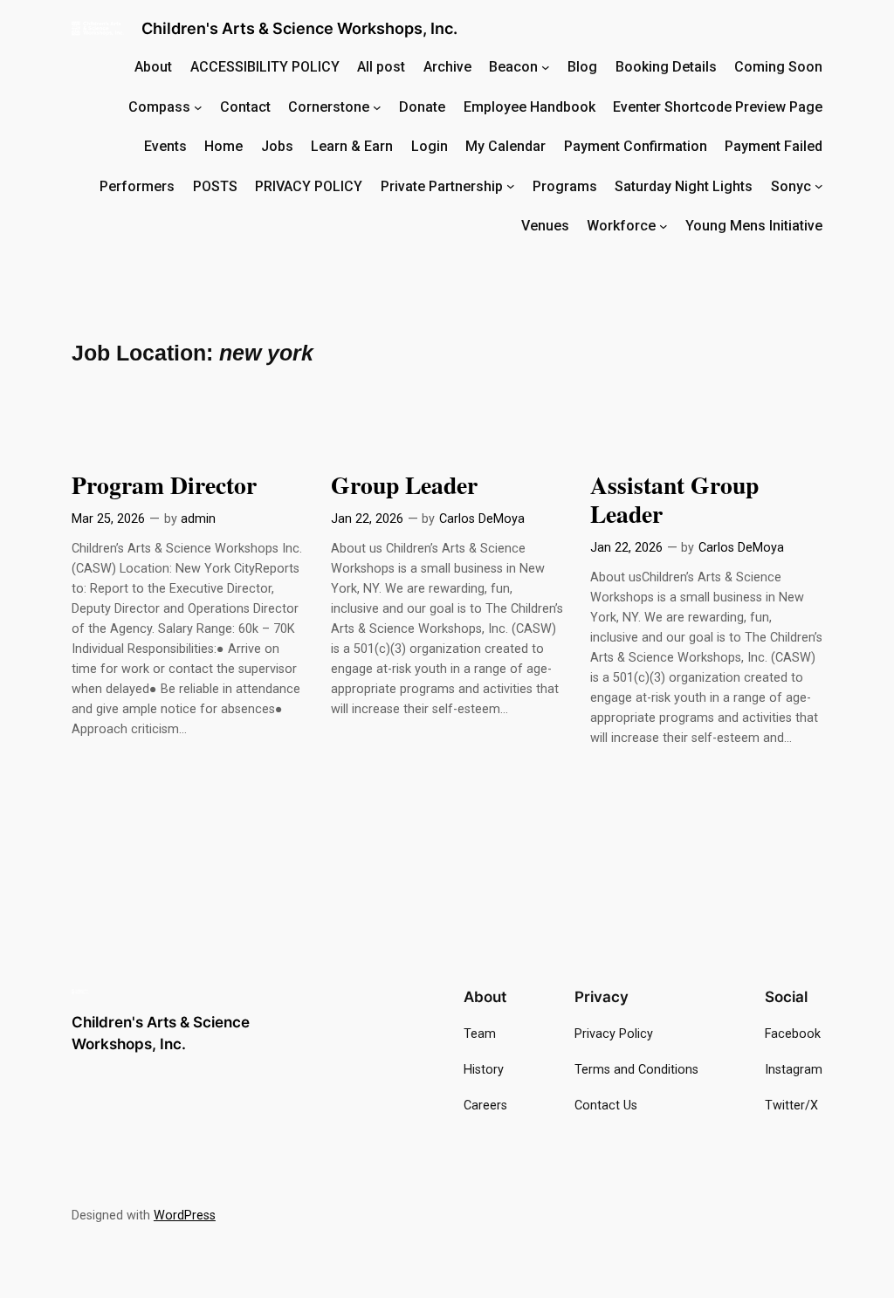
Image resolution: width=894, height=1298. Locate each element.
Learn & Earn (352, 146)
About (153, 66)
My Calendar (505, 146)
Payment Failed (773, 146)
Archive (447, 66)
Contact (245, 107)
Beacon (513, 66)
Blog (582, 66)
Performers (137, 186)
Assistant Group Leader (674, 499)
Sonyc (791, 186)
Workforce (621, 225)
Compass (159, 107)
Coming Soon (778, 66)
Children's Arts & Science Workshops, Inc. (299, 28)
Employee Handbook (529, 107)
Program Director (164, 484)
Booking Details (666, 66)
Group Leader (404, 484)
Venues (545, 225)
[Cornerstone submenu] (377, 106)
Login (429, 146)
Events (165, 146)
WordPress (185, 1215)
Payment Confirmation (635, 146)
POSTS (215, 186)
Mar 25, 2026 (108, 519)
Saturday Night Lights (684, 186)
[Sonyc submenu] (819, 186)
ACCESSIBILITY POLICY (265, 66)
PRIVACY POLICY (308, 186)
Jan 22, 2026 (367, 519)
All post (381, 66)
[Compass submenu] (198, 106)
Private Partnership (442, 186)
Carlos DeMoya (482, 519)
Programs (565, 186)
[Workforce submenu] (663, 226)
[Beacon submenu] (545, 67)
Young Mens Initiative (753, 225)
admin (198, 519)
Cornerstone (328, 107)
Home (223, 146)
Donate (422, 107)
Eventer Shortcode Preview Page (717, 107)
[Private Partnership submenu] (510, 186)
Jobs (277, 146)
